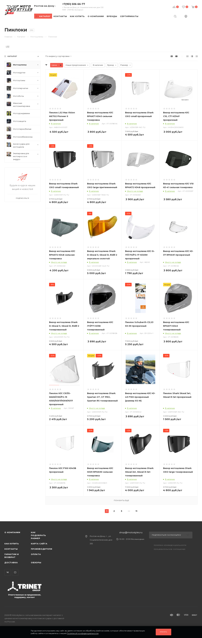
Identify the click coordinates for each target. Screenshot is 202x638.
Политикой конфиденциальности (82, 633)
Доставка (11, 562)
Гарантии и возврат (11, 555)
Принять (163, 632)
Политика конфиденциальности (170, 545)
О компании (12, 532)
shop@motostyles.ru (130, 532)
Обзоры (36, 562)
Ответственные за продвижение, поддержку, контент (24, 596)
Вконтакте (7, 572)
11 (136, 511)
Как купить (11, 543)
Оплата (36, 554)
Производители (41, 549)
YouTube (15, 572)
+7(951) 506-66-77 (83, 7)
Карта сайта (39, 543)
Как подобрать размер (38, 535)
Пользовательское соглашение (170, 549)
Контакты (11, 549)
